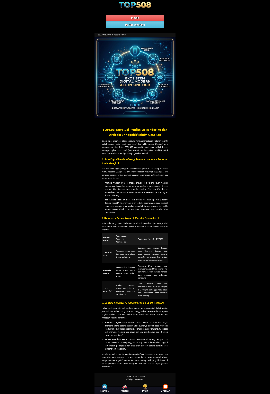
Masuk (135, 17)
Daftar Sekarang (135, 24)
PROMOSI (125, 391)
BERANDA (104, 391)
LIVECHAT (165, 391)
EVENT (145, 391)
